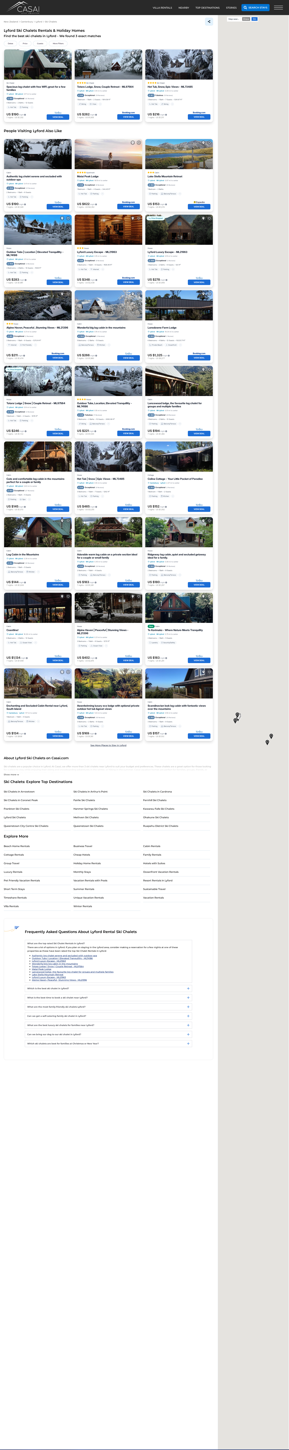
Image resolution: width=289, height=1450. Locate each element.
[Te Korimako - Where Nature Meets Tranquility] (179, 608)
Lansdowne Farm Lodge (162, 327)
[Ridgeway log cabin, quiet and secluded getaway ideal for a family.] (179, 532)
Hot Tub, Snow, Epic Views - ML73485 (170, 86)
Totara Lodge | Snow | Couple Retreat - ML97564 (35, 403)
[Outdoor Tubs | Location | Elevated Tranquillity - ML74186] (38, 230)
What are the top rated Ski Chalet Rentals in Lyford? (56, 943)
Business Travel (82, 846)
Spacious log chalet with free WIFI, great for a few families (35, 88)
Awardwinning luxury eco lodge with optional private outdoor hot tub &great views (108, 707)
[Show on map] (62, 53)
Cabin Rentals (151, 846)
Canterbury (154, 483)
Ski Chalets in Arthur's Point (90, 791)
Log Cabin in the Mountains (22, 554)
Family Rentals (152, 854)
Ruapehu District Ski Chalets (160, 826)
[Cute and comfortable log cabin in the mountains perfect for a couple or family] (38, 457)
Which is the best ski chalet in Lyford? (48, 988)
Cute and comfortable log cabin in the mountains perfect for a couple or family (35, 480)
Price (25, 43)
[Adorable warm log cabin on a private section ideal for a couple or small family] (108, 532)
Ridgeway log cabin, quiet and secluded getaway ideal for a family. (177, 556)
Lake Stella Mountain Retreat (165, 176)
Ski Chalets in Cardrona (157, 791)
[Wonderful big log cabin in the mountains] (108, 305)
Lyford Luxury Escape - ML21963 (97, 252)
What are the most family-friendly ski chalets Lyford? (56, 1006)
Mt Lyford (19, 94)
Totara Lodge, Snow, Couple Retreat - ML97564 (105, 86)
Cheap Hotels (81, 854)
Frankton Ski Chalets (16, 808)
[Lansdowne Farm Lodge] (179, 305)
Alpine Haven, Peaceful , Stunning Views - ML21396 (37, 327)
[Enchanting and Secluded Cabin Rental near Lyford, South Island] (38, 683)
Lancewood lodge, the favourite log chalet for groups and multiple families (175, 405)
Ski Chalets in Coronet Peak (21, 800)
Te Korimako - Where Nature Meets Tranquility (175, 630)
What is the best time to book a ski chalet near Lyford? (57, 997)
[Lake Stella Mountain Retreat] (179, 154)
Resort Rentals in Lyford (157, 880)
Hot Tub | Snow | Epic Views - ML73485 (100, 478)
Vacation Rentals (153, 897)
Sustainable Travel (154, 889)
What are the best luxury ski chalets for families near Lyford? (60, 1025)
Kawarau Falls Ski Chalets (158, 808)
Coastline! (12, 630)
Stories (231, 7)
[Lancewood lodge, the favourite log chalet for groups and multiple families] (179, 381)
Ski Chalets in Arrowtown (19, 791)
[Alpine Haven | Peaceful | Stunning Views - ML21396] (108, 608)
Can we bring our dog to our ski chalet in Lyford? (54, 1034)
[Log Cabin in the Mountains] (38, 532)
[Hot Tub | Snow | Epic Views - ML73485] (108, 457)
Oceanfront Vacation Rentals (161, 872)
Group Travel (11, 863)
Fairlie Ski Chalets (84, 800)
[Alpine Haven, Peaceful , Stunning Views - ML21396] (38, 305)
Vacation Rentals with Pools (90, 880)
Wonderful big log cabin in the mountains (101, 327)
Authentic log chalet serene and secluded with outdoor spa (34, 178)
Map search (234, 19)
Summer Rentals (83, 889)
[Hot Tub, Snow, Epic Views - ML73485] (179, 64)
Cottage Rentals (14, 854)
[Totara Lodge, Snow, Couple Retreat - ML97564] (108, 64)
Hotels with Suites (154, 863)
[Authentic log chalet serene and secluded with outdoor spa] (38, 154)
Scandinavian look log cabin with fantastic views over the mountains (177, 707)
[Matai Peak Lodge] (108, 154)
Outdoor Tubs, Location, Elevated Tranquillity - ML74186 (104, 405)
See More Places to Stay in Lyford (108, 745)
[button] (235, 721)
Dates (10, 43)
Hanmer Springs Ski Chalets (90, 808)
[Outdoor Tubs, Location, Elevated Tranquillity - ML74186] (108, 381)
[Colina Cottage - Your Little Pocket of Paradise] (179, 457)
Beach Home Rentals (17, 846)
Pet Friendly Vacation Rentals (22, 880)
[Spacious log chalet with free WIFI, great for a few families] (38, 64)
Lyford (11, 94)
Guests (40, 43)
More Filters (58, 43)
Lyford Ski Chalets (15, 817)
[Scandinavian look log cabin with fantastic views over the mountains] (179, 683)
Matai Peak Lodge (88, 176)
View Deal (58, 117)
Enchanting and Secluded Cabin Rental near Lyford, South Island (37, 707)
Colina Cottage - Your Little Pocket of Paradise (175, 478)
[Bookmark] (68, 53)
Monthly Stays (82, 872)
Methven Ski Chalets (86, 817)
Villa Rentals (11, 906)
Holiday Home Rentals (87, 863)
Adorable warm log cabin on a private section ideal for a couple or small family (107, 556)
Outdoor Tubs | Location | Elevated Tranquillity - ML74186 (35, 254)
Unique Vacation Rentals (88, 897)
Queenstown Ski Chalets (88, 826)
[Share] (209, 22)
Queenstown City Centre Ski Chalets (26, 826)
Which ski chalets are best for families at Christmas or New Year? (63, 1043)
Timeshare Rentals (15, 897)
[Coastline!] (38, 608)
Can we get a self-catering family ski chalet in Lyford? (56, 1016)
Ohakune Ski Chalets (156, 817)
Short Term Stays (14, 889)
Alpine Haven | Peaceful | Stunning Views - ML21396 (102, 632)
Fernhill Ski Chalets (154, 800)
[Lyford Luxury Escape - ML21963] (108, 230)
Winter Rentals (82, 906)
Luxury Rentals (13, 872)
